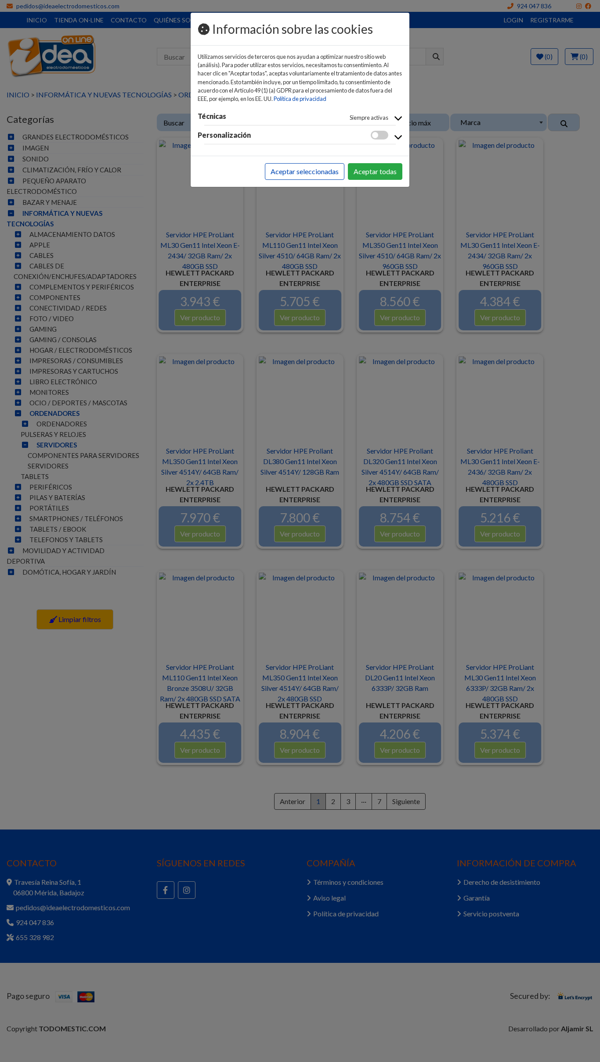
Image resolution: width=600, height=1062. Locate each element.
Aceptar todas (375, 171)
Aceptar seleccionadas (305, 171)
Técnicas (212, 116)
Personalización (224, 135)
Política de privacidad (300, 98)
